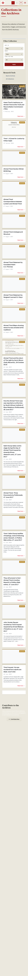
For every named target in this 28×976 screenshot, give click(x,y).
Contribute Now (14, 719)
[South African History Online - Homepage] (3, 3)
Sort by (7, 45)
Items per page (9, 56)
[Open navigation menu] (25, 3)
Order (6, 50)
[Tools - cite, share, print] (17, 3)
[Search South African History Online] (13, 2)
